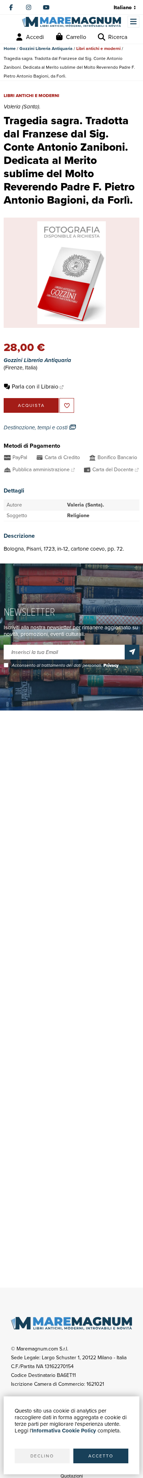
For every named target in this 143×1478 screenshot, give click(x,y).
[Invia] (132, 652)
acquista (31, 405)
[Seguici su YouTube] (46, 7)
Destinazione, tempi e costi (36, 427)
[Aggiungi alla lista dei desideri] (66, 405)
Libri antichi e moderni (98, 48)
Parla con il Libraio (35, 386)
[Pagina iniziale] (71, 22)
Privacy (110, 665)
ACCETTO (100, 1456)
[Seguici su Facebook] (11, 7)
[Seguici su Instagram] (28, 7)
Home (10, 48)
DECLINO (42, 1456)
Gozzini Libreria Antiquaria (46, 48)
